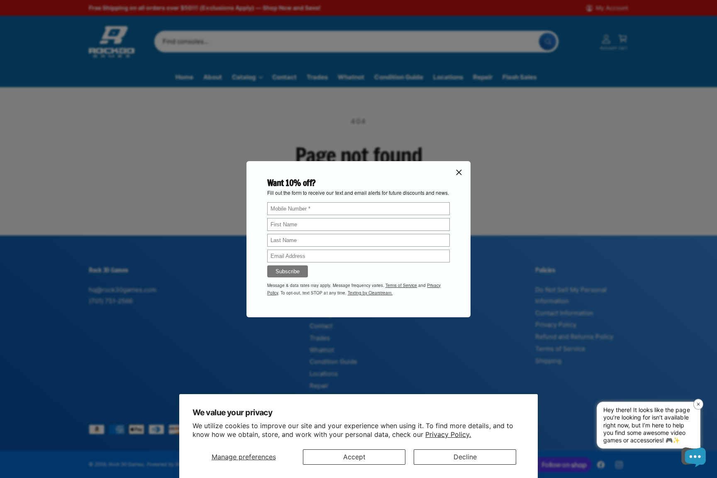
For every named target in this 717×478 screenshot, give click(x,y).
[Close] (459, 172)
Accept (354, 457)
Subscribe (288, 271)
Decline (465, 457)
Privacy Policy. (448, 434)
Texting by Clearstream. (370, 292)
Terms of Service (401, 285)
